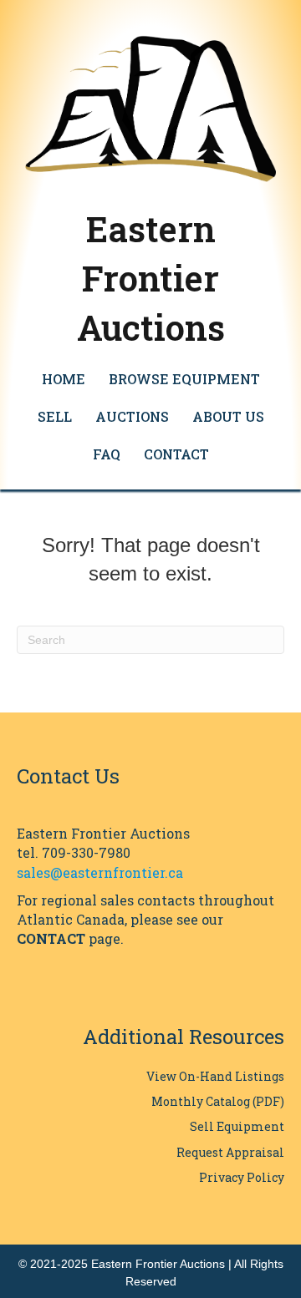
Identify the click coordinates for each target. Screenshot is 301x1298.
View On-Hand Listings (215, 1076)
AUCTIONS (132, 416)
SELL (55, 416)
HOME (63, 379)
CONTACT (176, 454)
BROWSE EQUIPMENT (184, 379)
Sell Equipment (237, 1126)
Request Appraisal (230, 1152)
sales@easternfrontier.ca (100, 872)
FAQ (106, 454)
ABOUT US (228, 416)
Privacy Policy (241, 1177)
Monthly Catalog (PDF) (217, 1101)
